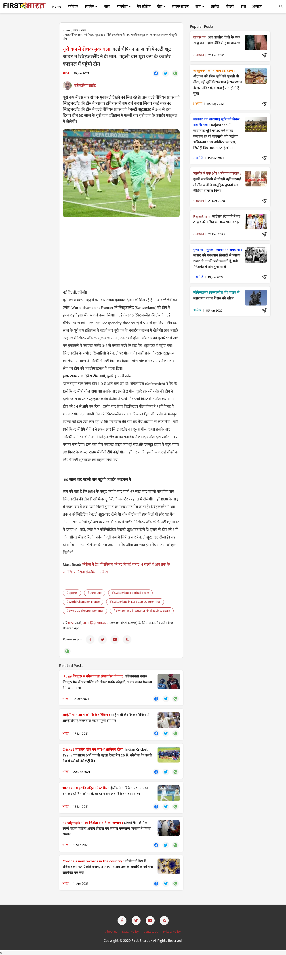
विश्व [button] (243, 6)
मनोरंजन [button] (73, 6)
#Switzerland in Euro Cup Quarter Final (135, 601)
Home (56, 6)
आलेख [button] (215, 6)
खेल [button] (160, 6)
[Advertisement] (121, 253)
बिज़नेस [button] (90, 6)
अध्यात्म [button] (257, 6)
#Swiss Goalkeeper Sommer (84, 610)
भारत (83, 30)
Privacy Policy (172, 931)
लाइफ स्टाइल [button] (180, 6)
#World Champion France (83, 601)
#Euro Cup (95, 592)
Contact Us (151, 931)
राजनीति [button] (122, 6)
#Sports (72, 592)
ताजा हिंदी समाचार (95, 623)
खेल (76, 30)
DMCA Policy (130, 931)
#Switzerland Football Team (130, 592)
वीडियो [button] (230, 6)
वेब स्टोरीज (144, 6)
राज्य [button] (199, 6)
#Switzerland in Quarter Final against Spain (142, 610)
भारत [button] (107, 6)
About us (111, 931)
